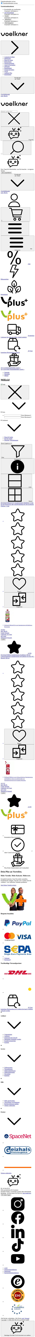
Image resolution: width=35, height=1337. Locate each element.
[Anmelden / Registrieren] (14, 206)
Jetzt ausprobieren (6, 172)
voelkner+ (7, 1036)
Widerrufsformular (9, 1072)
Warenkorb (8, 19)
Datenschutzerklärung (10, 1269)
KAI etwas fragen (5, 1195)
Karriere (6, 1042)
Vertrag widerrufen (9, 1105)
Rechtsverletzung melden (11, 1104)
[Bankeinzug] (17, 956)
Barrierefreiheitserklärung (11, 1273)
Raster (30, 501)
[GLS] (17, 992)
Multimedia (7, 58)
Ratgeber (6, 1075)
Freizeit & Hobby (9, 70)
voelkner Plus (8, 73)
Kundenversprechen (10, 1041)
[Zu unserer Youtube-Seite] (17, 1265)
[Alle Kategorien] (15, 228)
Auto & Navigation (9, 65)
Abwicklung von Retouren (11, 1102)
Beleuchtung (7, 62)
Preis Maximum (26, 417)
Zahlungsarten (8, 1067)
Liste (29, 487)
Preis (3, 412)
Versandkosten (8, 1069)
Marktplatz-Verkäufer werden (12, 1039)
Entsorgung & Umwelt (10, 1037)
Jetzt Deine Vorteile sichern (8, 885)
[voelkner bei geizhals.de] (17, 1156)
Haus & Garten (8, 60)
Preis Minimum (25, 415)
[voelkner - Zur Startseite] (14, 40)
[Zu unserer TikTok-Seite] (17, 1251)
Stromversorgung (9, 63)
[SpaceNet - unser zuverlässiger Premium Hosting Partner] (17, 1142)
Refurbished (7, 74)
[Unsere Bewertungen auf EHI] (17, 1301)
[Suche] (17, 148)
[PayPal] (17, 929)
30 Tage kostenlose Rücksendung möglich (17, 351)
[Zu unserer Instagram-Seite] (17, 1210)
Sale (29, 264)
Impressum (7, 1271)
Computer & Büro (9, 57)
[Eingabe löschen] (15, 119)
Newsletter (7, 1074)
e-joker (3, 639)
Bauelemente (8, 68)
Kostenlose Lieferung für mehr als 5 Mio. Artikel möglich (17, 336)
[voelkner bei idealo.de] (17, 1170)
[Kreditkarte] (17, 943)
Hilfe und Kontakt (9, 1100)
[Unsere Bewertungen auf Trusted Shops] (17, 1288)
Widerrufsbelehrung (10, 1071)
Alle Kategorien (9, 23)
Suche (6, 16)
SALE (6, 71)
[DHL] (17, 978)
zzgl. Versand (25, 1318)
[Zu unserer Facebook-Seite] (17, 1224)
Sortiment (5, 420)
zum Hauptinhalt (9, 12)
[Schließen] (15, 392)
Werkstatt (7, 66)
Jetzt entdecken (26, 1193)
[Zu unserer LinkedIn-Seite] (17, 1237)
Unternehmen (8, 1034)
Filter (2, 457)
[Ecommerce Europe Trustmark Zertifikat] (17, 1315)
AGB (5, 1268)
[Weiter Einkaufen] (15, 48)
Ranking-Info (17, 459)
